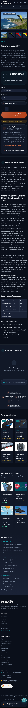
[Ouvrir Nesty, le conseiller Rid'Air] (24, 700)
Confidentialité (5, 662)
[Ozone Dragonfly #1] (4, 35)
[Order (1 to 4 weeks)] (10, 460)
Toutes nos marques (6, 641)
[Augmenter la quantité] (10, 109)
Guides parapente (8, 584)
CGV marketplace (5, 657)
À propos (3, 639)
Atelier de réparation (9, 571)
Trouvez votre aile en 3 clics (11, 578)
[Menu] (25, 2)
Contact (3, 650)
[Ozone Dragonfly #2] (11, 35)
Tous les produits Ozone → (9, 590)
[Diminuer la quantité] (3, 109)
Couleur (4, 94)
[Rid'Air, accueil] (6, 2)
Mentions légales (5, 660)
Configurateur (4, 648)
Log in (5, 382)
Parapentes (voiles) (9, 560)
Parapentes (4, 616)
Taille (3, 87)
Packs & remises (8, 587)
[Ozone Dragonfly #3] (19, 35)
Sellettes (3, 619)
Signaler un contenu (6, 664)
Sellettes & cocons (8, 563)
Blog (2, 646)
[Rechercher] (14, 2)
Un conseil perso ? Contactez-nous (15, 150)
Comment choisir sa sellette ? (12, 547)
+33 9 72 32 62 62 (8, 677)
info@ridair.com (7, 675)
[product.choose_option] (10, 438)
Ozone (3, 41)
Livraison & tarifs (5, 653)
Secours (3, 621)
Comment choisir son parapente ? (13, 544)
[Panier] (21, 2)
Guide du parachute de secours (12, 550)
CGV (2, 655)
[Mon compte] (17, 2)
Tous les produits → (6, 630)
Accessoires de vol (8, 568)
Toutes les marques (9, 581)
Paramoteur (4, 626)
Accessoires (4, 628)
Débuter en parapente (9, 553)
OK (23, 704)
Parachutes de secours (10, 565)
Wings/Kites (4, 623)
